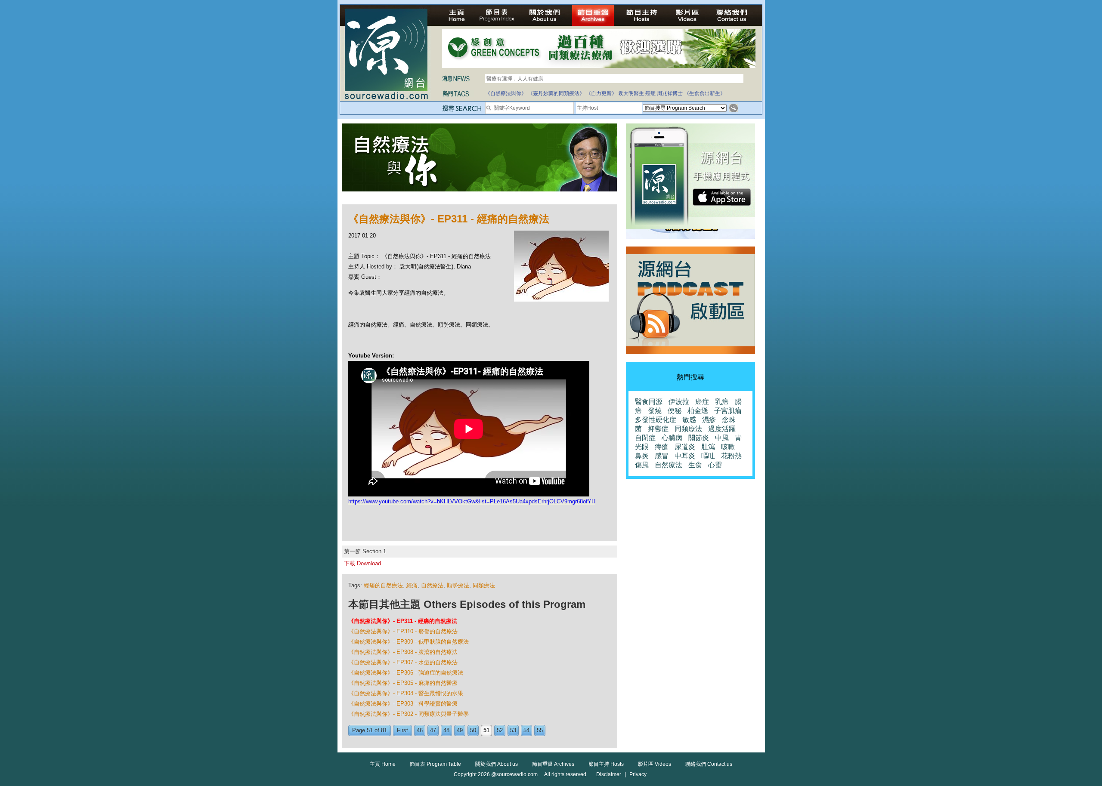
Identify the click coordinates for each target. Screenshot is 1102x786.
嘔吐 (708, 455)
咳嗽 (728, 446)
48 (446, 730)
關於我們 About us (496, 764)
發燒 (655, 410)
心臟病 (672, 437)
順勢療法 (458, 585)
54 (526, 730)
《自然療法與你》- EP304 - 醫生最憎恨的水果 (405, 693)
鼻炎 (642, 455)
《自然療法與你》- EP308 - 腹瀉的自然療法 (403, 652)
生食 (695, 465)
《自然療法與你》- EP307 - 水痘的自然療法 (403, 662)
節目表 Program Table (435, 764)
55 (540, 730)
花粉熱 (731, 455)
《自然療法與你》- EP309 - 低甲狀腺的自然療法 (408, 641)
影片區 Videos (654, 764)
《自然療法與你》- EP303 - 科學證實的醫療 (403, 703)
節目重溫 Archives (553, 764)
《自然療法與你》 (505, 93)
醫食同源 (648, 401)
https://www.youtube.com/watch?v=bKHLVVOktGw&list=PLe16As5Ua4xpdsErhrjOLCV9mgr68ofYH (471, 501)
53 (513, 730)
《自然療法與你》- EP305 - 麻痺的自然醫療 (403, 683)
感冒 (662, 455)
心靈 (715, 465)
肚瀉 (708, 446)
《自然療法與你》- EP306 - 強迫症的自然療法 (405, 672)
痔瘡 (662, 446)
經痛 (412, 585)
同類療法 (484, 585)
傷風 (642, 465)
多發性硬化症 (655, 419)
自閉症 (645, 437)
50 (473, 730)
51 (486, 730)
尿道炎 (685, 446)
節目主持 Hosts (606, 764)
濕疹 (709, 419)
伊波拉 (679, 401)
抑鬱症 (658, 428)
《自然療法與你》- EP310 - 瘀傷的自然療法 (403, 631)
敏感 (689, 419)
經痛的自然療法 (383, 585)
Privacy (638, 774)
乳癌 (722, 401)
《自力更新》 (601, 93)
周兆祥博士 (670, 93)
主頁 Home (383, 764)
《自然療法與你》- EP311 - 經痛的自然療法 (402, 621)
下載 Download (362, 563)
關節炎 (698, 437)
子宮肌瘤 (728, 410)
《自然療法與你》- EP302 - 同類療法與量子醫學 (408, 714)
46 (420, 730)
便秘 (674, 410)
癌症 (650, 93)
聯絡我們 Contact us (708, 764)
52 (500, 730)
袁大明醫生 (631, 93)
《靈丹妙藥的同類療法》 (556, 93)
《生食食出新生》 (704, 93)
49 (460, 730)
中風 (722, 437)
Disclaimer (608, 774)
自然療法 (432, 585)
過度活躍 (722, 428)
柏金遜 (697, 410)
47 (433, 730)
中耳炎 (685, 455)
